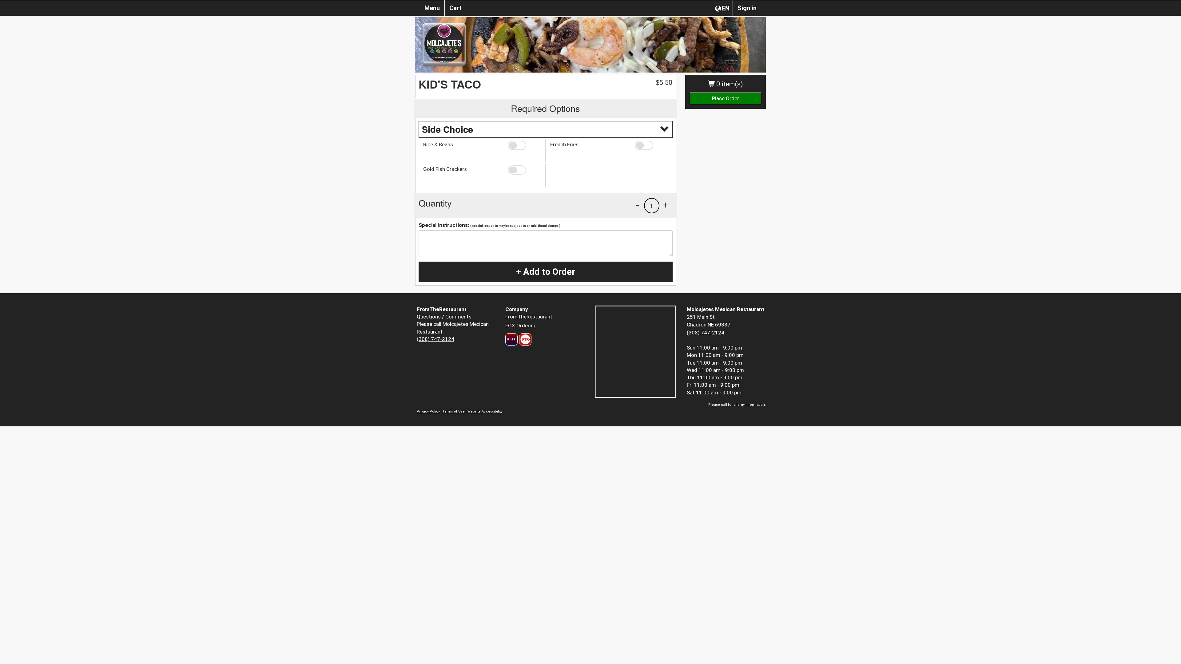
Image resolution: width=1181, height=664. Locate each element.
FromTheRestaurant (528, 317)
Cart (455, 8)
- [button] (637, 205)
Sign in (747, 8)
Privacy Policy (428, 411)
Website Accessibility (484, 411)
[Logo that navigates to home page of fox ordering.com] (524, 339)
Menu (432, 8)
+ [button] (666, 205)
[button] (524, 145)
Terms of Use (454, 411)
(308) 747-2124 (435, 339)
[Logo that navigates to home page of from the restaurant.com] (511, 339)
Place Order (725, 98)
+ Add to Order (545, 272)
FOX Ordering (521, 325)
